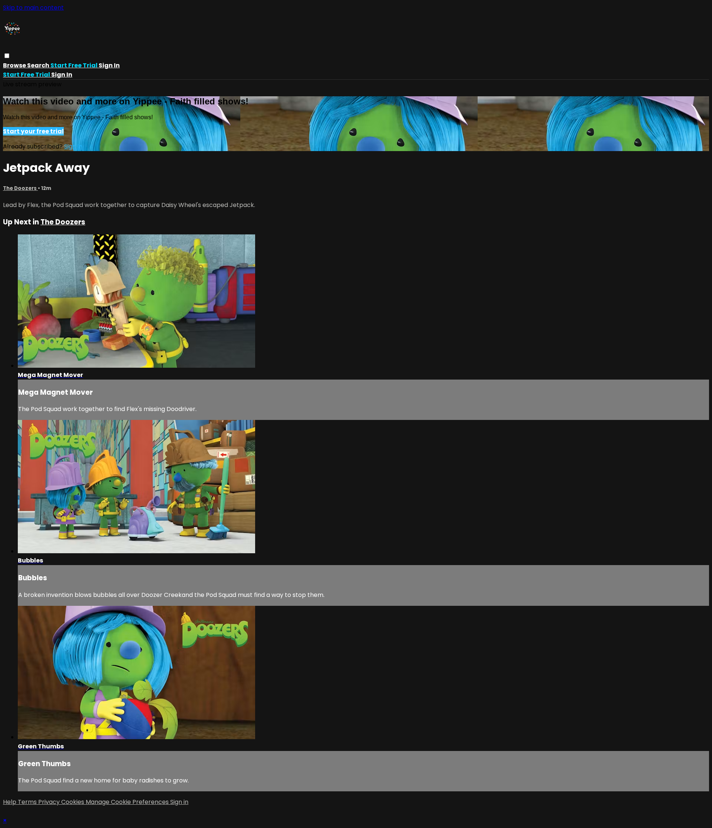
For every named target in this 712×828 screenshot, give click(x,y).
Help (10, 802)
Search (38, 65)
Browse (15, 65)
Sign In (61, 74)
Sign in (109, 65)
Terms (28, 802)
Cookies (73, 802)
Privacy (49, 802)
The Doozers (20, 188)
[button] (6, 55)
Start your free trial (33, 131)
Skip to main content (33, 7)
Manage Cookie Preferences (128, 802)
